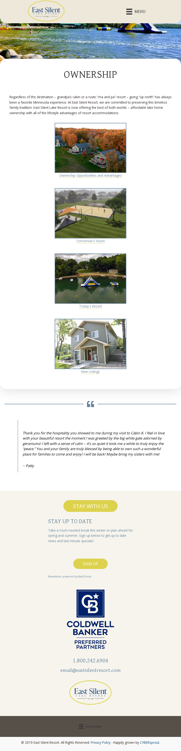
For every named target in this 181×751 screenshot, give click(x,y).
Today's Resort (90, 306)
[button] (90, 506)
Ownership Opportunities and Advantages (90, 175)
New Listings (90, 371)
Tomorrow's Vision (90, 241)
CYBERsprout (149, 742)
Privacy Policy (101, 742)
